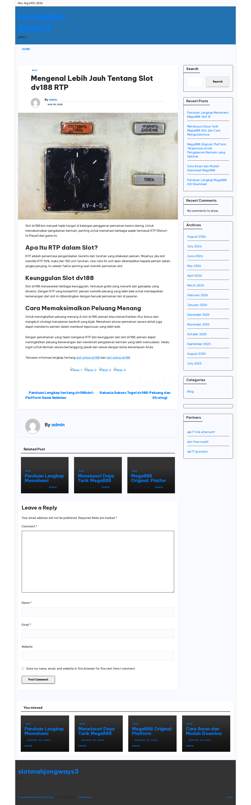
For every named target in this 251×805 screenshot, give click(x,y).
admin (53, 99)
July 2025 (194, 363)
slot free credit (198, 442)
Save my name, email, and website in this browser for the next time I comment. (81, 668)
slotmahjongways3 (41, 22)
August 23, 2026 (93, 740)
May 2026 (194, 266)
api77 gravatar (197, 451)
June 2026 (195, 256)
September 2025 (199, 344)
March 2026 (195, 285)
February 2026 (197, 295)
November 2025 (198, 324)
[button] (223, 49)
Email (26, 624)
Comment (29, 526)
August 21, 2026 (200, 740)
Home (26, 49)
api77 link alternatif (201, 432)
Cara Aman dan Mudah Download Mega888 (205, 733)
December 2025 (198, 314)
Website (27, 646)
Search (192, 69)
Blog (34, 70)
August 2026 (196, 236)
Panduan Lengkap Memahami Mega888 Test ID (44, 480)
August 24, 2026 (39, 740)
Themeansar (84, 797)
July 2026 (194, 246)
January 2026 (197, 305)
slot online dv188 (88, 357)
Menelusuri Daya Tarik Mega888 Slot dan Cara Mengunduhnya (96, 482)
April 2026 (194, 275)
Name (27, 603)
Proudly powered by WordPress (36, 797)
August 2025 (196, 354)
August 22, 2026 (146, 740)
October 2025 (197, 334)
